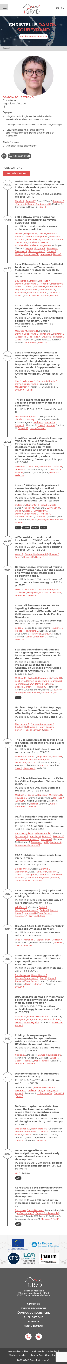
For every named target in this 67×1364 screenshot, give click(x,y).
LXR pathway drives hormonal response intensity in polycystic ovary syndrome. (35, 219)
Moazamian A (22, 387)
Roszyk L (53, 872)
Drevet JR (20, 390)
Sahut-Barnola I (49, 505)
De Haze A (21, 242)
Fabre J (29, 286)
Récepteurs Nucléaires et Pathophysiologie (34, 124)
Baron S (57, 254)
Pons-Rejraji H (44, 913)
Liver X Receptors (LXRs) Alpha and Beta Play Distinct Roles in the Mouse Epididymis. (39, 893)
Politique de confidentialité (45, 1351)
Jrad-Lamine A (22, 975)
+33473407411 (21, 155)
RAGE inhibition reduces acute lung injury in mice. (38, 856)
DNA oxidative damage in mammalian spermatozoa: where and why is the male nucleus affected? (39, 999)
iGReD (31, 8)
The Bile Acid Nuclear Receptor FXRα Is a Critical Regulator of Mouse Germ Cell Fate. (39, 742)
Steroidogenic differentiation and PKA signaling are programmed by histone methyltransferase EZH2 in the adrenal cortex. (37, 654)
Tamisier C (58, 337)
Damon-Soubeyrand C (39, 204)
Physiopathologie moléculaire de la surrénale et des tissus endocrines (29, 118)
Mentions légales (17, 1355)
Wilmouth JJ (53, 508)
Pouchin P (54, 236)
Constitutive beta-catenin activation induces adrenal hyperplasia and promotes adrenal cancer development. (38, 1192)
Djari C (49, 684)
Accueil (6, 48)
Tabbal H (57, 678)
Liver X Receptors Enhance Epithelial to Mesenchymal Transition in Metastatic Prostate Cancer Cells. (39, 267)
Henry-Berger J (38, 428)
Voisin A (19, 554)
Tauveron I (52, 248)
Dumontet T (32, 505)
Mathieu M (20, 678)
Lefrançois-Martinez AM (50, 519)
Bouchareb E (22, 245)
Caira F (19, 339)
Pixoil (41, 1355)
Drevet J (38, 730)
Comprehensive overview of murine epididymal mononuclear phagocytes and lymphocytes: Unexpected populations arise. (39, 571)
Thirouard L (46, 334)
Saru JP (19, 472)
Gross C (19, 874)
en (62, 8)
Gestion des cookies (18, 1351)
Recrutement (34, 1325)
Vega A (29, 248)
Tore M (42, 233)
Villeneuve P (29, 381)
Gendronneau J (47, 289)
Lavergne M (31, 874)
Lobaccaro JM (31, 254)
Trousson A (21, 251)
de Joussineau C (36, 251)
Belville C (45, 869)
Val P (34, 519)
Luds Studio (52, 1355)
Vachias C (20, 239)
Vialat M (34, 245)
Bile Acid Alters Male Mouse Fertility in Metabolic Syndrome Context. (39, 927)
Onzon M (29, 508)
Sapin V (55, 877)
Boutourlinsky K (34, 239)
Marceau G (58, 201)
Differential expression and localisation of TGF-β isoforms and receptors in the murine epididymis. (38, 540)
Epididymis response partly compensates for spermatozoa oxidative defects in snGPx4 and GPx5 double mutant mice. (36, 1040)
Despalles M (30, 233)
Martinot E (58, 334)
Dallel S (19, 233)
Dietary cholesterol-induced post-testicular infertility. (37, 1075)
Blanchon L (56, 874)
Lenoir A (44, 1131)
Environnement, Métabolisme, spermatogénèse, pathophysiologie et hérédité (30, 132)
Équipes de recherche (33, 1312)
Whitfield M (30, 589)
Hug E (18, 381)
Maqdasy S (46, 254)
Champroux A (22, 724)
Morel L (19, 254)
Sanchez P (33, 242)
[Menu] (5, 7)
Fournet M (43, 874)
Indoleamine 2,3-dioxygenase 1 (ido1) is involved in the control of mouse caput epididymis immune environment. (39, 960)
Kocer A (19, 236)
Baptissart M (44, 756)
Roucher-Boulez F (24, 516)
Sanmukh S (32, 289)
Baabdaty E (57, 284)
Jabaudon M (38, 880)
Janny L (54, 910)
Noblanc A (20, 1016)
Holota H (33, 331)
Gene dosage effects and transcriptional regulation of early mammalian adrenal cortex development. (37, 1155)
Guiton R (19, 425)
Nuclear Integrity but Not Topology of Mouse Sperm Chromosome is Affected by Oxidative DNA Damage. (39, 710)
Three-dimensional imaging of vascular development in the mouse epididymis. (38, 402)
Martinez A (20, 522)
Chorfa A (19, 201)
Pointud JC (46, 242)
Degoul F (51, 251)
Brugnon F (39, 248)
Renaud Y (30, 201)
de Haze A (35, 337)
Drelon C (32, 678)
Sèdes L (19, 628)
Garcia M (57, 466)
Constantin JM (22, 880)
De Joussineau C (54, 286)
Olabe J (19, 511)
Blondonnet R (22, 869)
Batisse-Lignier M (24, 687)
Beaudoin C (31, 342)
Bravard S (21, 204)
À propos (33, 1303)
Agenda (33, 1321)
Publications (33, 1317)
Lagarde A (45, 245)
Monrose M (21, 331)
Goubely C (31, 419)
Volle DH (42, 342)
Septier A (20, 681)
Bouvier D (41, 872)
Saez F (43, 207)
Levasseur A (40, 511)
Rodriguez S (44, 678)
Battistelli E (22, 337)
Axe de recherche (34, 1308)
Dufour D (20, 505)
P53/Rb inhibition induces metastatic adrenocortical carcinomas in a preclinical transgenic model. (39, 819)
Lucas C (28, 511)
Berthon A (21, 684)
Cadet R (43, 907)
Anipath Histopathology (21, 145)
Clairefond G (21, 872)
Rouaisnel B (57, 628)
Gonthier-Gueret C (54, 239)
